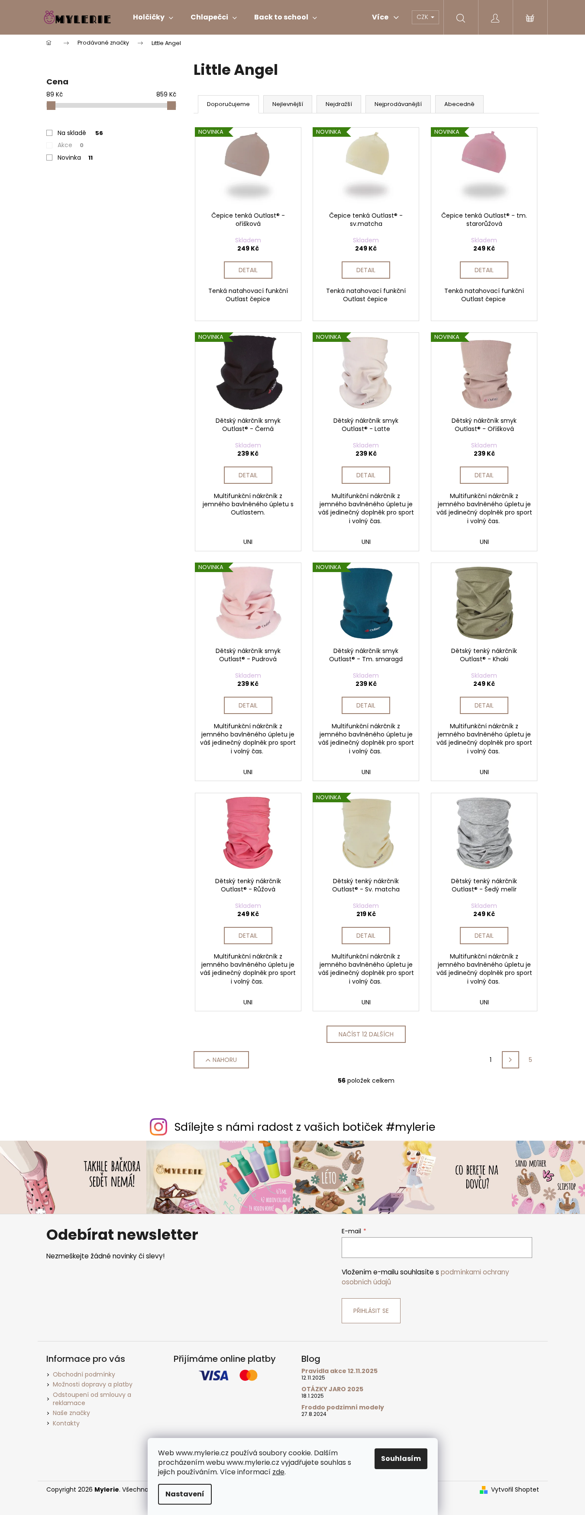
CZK (423, 17)
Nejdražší (339, 104)
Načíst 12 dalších (366, 1034)
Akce (71, 145)
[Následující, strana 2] (510, 1059)
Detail (248, 270)
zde (278, 1472)
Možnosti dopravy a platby (93, 1384)
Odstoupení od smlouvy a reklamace (92, 1398)
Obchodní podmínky (84, 1374)
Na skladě (80, 133)
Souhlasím (401, 1459)
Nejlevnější (287, 104)
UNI (247, 541)
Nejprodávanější (398, 104)
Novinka (75, 157)
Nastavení (184, 1494)
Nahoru (225, 1059)
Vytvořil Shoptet (515, 1490)
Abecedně (459, 104)
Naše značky (71, 1413)
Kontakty (66, 1423)
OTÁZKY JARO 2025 (332, 1389)
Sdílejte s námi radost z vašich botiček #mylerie (305, 1127)
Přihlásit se (371, 1310)
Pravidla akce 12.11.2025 (339, 1371)
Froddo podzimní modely (342, 1407)
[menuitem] (153, 17)
